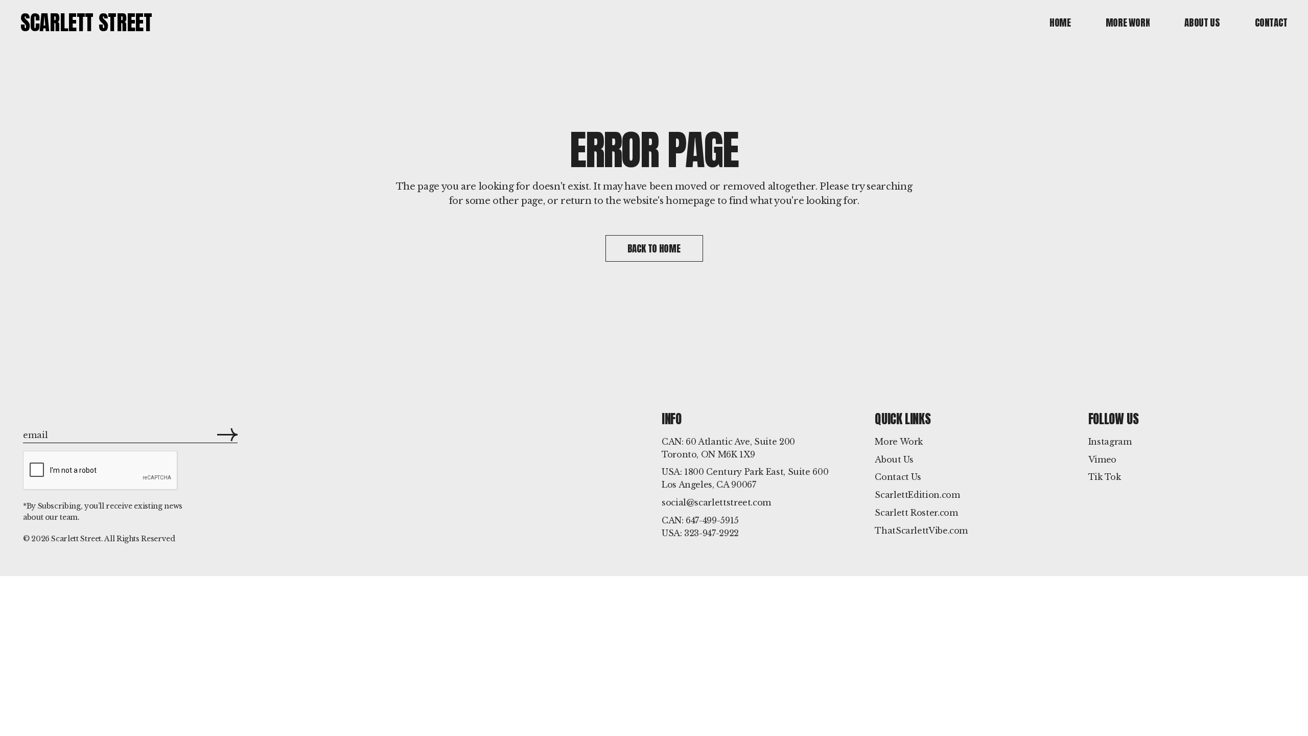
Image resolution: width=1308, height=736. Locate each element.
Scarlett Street (86, 22)
